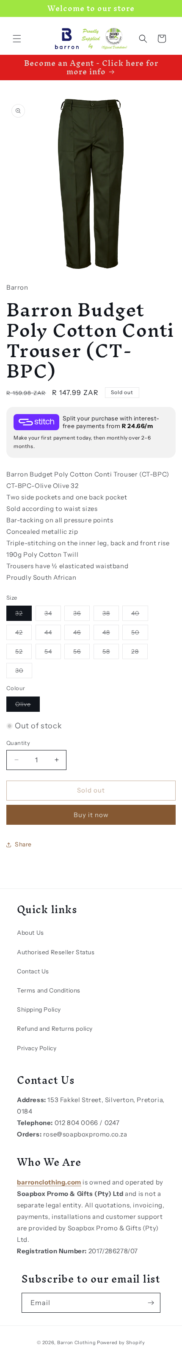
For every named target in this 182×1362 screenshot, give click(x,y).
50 (139, 634)
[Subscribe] (150, 1303)
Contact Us (33, 971)
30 (23, 672)
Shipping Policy (39, 1009)
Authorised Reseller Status (56, 952)
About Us (30, 932)
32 (23, 615)
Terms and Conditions (48, 990)
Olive (27, 706)
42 (23, 634)
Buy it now (91, 815)
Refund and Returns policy (55, 1028)
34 (52, 615)
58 (110, 653)
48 (110, 634)
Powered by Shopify (121, 1342)
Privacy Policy (36, 1048)
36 (81, 615)
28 (139, 653)
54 (52, 653)
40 (139, 615)
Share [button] (23, 844)
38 (110, 615)
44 (52, 634)
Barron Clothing (76, 1342)
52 (23, 653)
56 (81, 653)
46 (81, 634)
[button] (17, 38)
